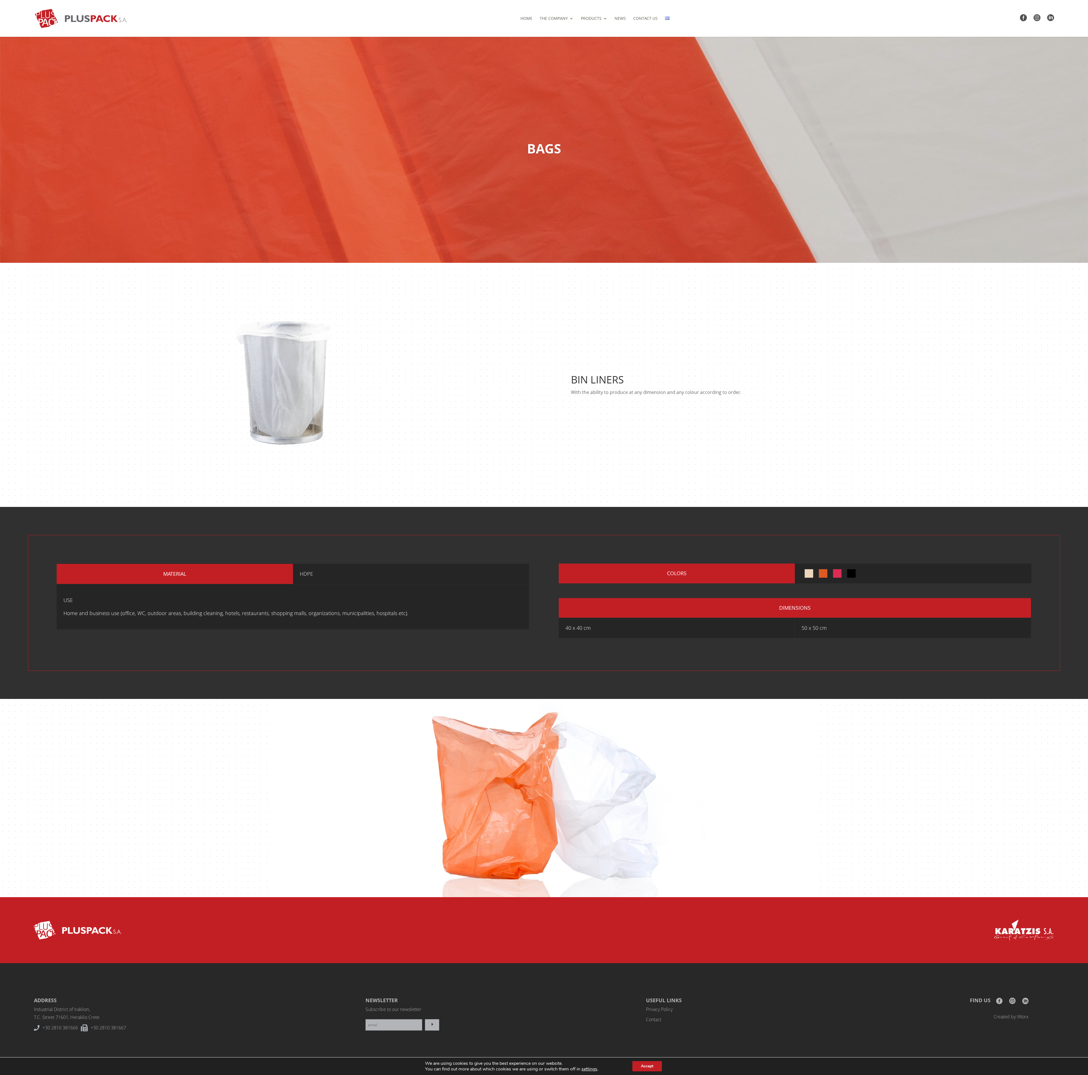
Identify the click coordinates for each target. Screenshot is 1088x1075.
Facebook (999, 1003)
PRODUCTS (591, 18)
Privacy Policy (659, 1009)
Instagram (1012, 1003)
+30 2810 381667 (108, 1028)
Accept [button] (647, 1066)
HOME (526, 18)
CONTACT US (645, 18)
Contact (653, 1019)
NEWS (620, 18)
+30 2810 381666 (60, 1028)
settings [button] (589, 1069)
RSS (1025, 1003)
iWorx (1022, 1017)
